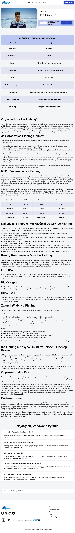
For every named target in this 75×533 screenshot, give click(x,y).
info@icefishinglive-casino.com (57, 517)
